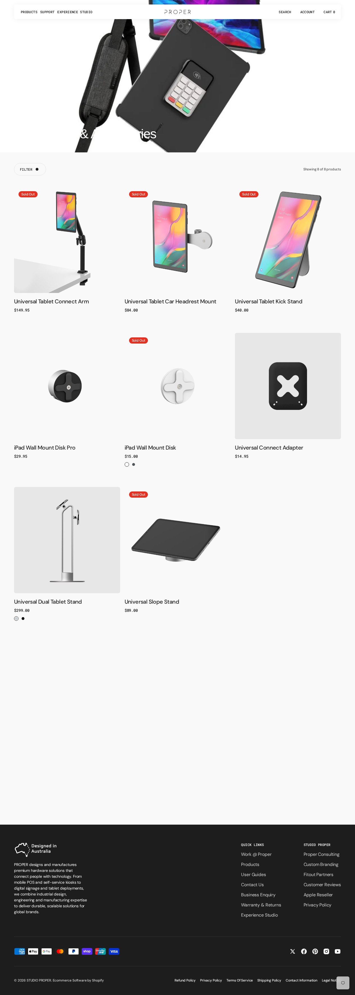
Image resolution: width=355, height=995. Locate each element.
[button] (285, 11)
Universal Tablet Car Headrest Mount (170, 301)
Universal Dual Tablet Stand (48, 601)
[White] (127, 464)
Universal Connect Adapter (269, 447)
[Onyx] (23, 618)
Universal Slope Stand (152, 601)
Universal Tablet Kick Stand (268, 301)
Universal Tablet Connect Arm (51, 301)
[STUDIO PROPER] (178, 11)
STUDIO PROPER (39, 980)
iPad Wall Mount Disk (150, 447)
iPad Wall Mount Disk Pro (44, 447)
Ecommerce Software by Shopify (78, 980)
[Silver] (16, 618)
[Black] (133, 464)
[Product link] (67, 240)
